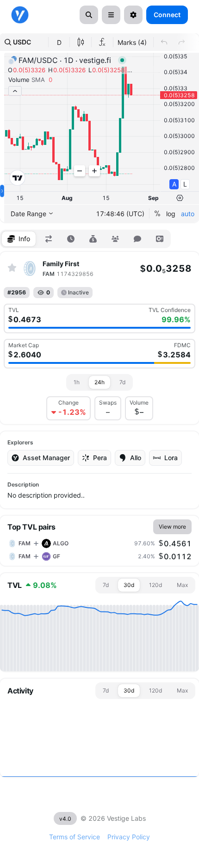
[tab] (19, 238)
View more (172, 526)
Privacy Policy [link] (128, 837)
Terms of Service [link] (74, 837)
